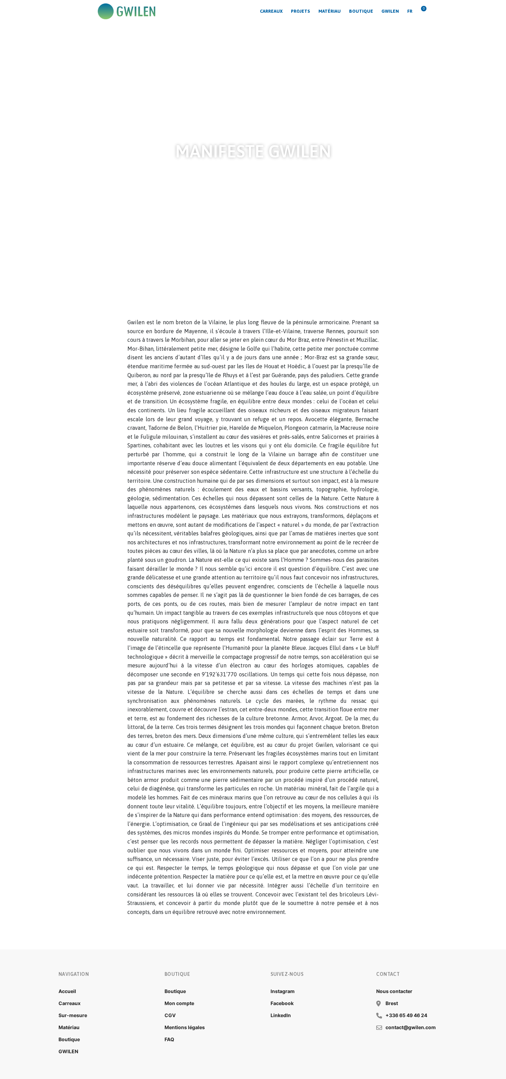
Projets (300, 11)
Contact (388, 974)
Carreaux (271, 11)
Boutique (361, 11)
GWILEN (390, 11)
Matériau (329, 11)
